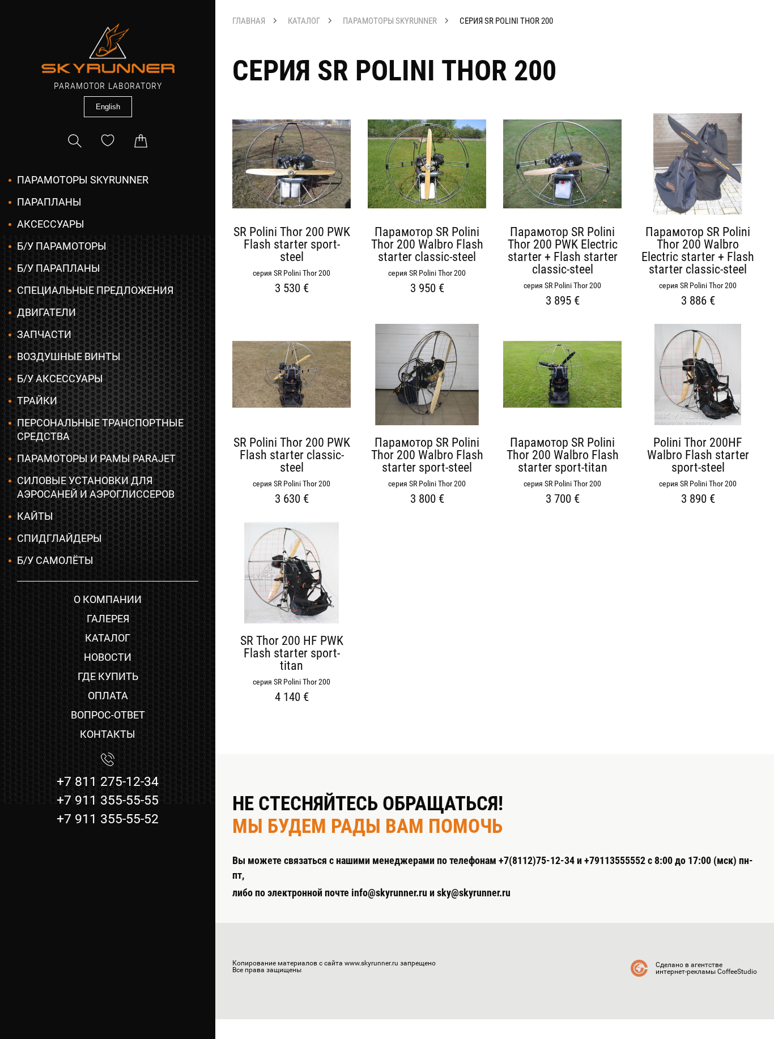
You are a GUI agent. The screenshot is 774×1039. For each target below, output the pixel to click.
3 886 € (698, 301)
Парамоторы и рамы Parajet (96, 458)
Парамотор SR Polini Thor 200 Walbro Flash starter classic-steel (427, 244)
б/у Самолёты (55, 560)
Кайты (35, 516)
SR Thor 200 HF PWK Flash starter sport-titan (291, 653)
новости (107, 657)
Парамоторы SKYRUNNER (82, 180)
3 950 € (427, 288)
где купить (108, 676)
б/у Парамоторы (62, 246)
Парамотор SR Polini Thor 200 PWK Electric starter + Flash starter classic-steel (563, 251)
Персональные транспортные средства (100, 429)
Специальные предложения (95, 290)
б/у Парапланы (58, 268)
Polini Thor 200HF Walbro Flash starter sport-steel (698, 455)
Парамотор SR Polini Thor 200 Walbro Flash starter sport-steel (427, 455)
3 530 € (292, 288)
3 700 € (563, 499)
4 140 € (292, 697)
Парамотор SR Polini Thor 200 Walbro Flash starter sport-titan (563, 455)
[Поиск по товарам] (75, 141)
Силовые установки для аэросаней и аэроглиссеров (96, 487)
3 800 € (427, 499)
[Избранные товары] (107, 141)
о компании (108, 599)
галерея (108, 619)
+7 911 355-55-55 (108, 800)
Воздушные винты (69, 356)
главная (248, 21)
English (108, 106)
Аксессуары (50, 224)
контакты (107, 734)
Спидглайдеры (59, 538)
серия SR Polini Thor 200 (506, 21)
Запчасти (44, 334)
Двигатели (46, 312)
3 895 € (563, 301)
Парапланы (49, 202)
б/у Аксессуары (60, 378)
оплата (108, 696)
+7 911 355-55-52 (108, 819)
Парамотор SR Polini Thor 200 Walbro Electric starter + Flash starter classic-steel (697, 251)
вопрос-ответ (108, 715)
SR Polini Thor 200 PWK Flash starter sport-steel (291, 244)
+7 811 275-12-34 (108, 781)
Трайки (37, 401)
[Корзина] (140, 141)
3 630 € (292, 499)
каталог (107, 638)
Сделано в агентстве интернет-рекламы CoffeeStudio (706, 968)
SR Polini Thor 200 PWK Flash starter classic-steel (291, 455)
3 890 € (698, 499)
